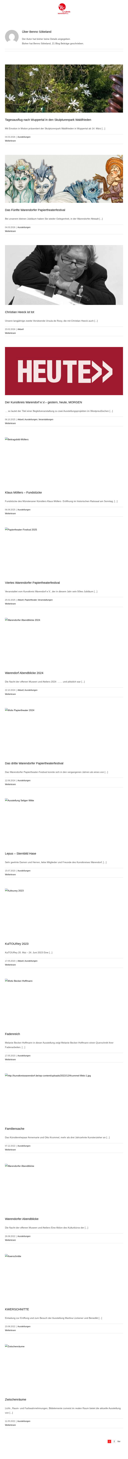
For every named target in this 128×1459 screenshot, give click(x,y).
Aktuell (21, 329)
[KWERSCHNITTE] (64, 1278)
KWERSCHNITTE (17, 1309)
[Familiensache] (64, 1097)
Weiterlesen (10, 141)
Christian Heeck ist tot (19, 312)
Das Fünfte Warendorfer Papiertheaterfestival (35, 210)
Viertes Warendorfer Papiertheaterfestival (32, 582)
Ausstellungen (24, 137)
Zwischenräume (15, 1399)
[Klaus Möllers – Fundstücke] (64, 461)
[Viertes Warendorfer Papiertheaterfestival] (64, 551)
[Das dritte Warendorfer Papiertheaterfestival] (64, 732)
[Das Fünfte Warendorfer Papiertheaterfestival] (64, 179)
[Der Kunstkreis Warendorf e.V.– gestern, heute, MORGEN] (64, 371)
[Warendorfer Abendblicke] (64, 1188)
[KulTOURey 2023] (64, 912)
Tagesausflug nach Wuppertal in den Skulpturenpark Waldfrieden (48, 119)
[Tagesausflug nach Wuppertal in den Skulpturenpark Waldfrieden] (64, 88)
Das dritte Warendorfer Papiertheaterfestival (34, 763)
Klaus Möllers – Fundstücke (23, 492)
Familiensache (14, 1128)
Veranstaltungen (45, 419)
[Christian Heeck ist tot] (64, 275)
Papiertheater (31, 600)
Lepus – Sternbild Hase (20, 853)
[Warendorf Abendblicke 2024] (64, 642)
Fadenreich (12, 1034)
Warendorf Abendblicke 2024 (24, 673)
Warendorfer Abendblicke (21, 1219)
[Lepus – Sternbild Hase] (64, 822)
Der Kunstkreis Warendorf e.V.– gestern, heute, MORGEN (43, 402)
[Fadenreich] (64, 1003)
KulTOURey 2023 (16, 943)
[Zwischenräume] (64, 1368)
